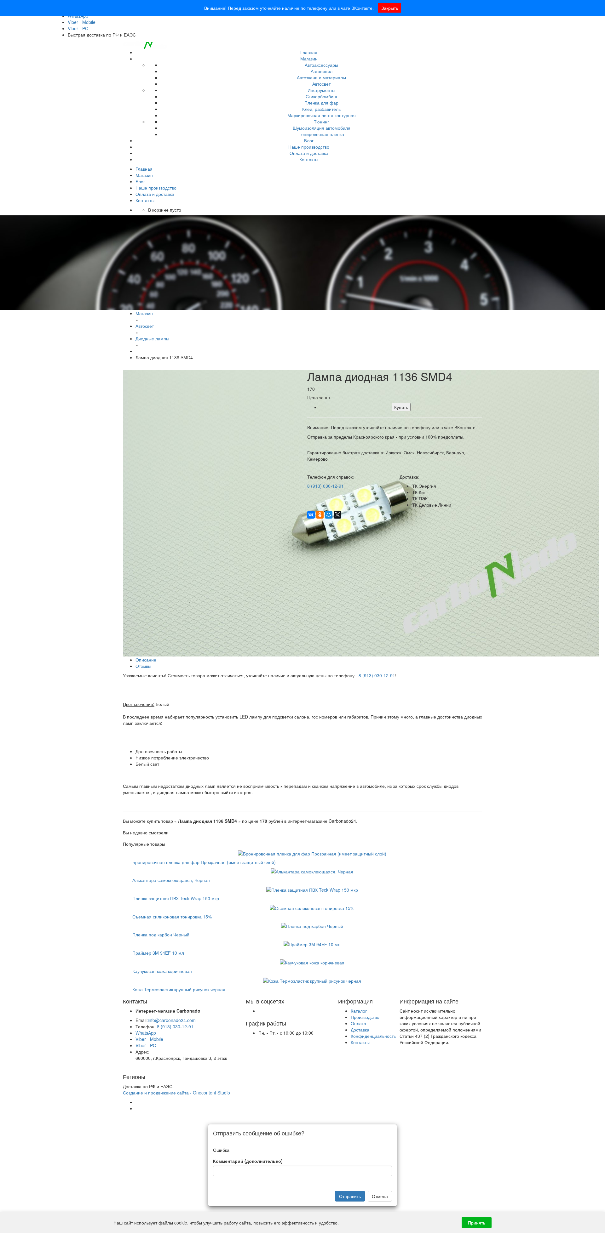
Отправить (350, 1196)
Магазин (309, 58)
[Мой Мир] (328, 515)
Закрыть (389, 8)
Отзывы (143, 666)
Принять (476, 1222)
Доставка (360, 1029)
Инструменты (321, 90)
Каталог (359, 1011)
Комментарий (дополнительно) (248, 1161)
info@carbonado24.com (172, 1020)
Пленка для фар (321, 102)
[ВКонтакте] (311, 515)
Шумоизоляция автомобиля (321, 128)
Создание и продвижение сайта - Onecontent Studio (176, 1092)
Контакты (308, 159)
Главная (308, 52)
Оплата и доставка (309, 153)
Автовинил (321, 71)
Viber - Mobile (81, 22)
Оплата (358, 1023)
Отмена (380, 1196)
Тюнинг (321, 121)
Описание (145, 659)
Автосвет (321, 84)
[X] (337, 515)
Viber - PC (78, 28)
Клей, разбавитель (321, 109)
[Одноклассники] (320, 515)
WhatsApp (145, 1033)
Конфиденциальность (373, 1036)
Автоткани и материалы (321, 77)
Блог (309, 140)
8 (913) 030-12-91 (325, 486)
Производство (365, 1017)
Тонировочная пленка (321, 134)
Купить (401, 407)
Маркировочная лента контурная (321, 115)
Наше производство (308, 147)
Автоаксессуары (321, 65)
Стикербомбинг (321, 96)
